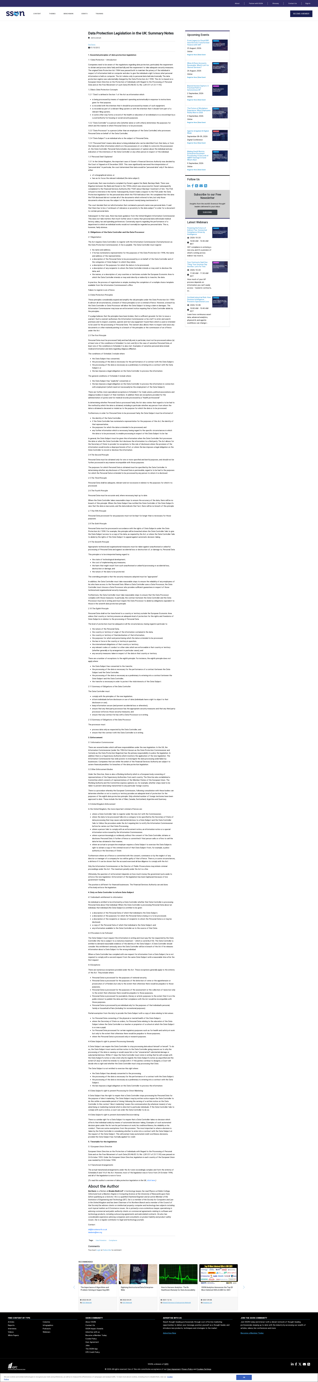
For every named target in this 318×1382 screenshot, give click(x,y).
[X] (300, 1365)
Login (98, 1250)
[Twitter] (197, 186)
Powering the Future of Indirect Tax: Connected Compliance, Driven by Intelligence (197, 231)
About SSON (90, 1322)
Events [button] (84, 14)
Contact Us (292, 3)
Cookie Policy (91, 1339)
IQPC (166, 1364)
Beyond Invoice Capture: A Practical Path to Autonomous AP (198, 88)
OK (244, 1377)
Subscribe (107, 1250)
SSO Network (87, 1303)
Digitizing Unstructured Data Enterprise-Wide (97, 1288)
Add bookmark (95, 38)
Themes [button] (52, 14)
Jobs (87, 1345)
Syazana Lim (167, 1303)
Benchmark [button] (68, 14)
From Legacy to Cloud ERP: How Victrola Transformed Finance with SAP (198, 43)
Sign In (307, 3)
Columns (46, 1322)
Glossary (275, 3)
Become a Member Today (96, 1335)
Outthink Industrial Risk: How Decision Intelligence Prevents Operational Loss (199, 299)
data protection (101, 1240)
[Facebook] (193, 186)
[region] (159, 1377)
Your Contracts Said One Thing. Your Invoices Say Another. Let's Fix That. (197, 264)
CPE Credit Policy (92, 1352)
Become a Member (301, 14)
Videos (11, 1332)
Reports (11, 1325)
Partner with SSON (256, 3)
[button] (74, 1287)
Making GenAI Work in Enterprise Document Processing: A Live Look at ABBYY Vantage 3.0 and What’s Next (197, 155)
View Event (202, 54)
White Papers (13, 1335)
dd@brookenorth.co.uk (97, 1229)
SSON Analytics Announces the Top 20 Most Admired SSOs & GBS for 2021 (176, 1288)
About (237, 3)
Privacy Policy (187, 1369)
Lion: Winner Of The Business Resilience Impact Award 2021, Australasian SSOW (217, 1288)
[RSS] (308, 1365)
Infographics (48, 1325)
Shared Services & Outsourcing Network (136, 1303)
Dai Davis (91, 45)
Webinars (46, 1332)
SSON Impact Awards (94, 1329)
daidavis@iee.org (95, 1232)
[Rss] (206, 186)
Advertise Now (169, 1333)
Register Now (192, 54)
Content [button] (37, 14)
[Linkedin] (189, 186)
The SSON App (91, 1349)
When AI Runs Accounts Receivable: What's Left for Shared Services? (198, 65)
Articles (11, 1322)
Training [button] (99, 14)
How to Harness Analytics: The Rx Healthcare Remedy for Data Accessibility (138, 1288)
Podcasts (47, 1329)
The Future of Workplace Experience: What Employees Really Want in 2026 (199, 110)
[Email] (201, 186)
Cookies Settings (204, 1369)
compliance (113, 1240)
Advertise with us (92, 1332)
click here (151, 1180)
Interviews (12, 1329)
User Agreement (92, 1342)
